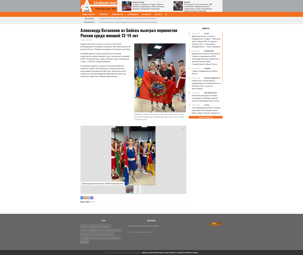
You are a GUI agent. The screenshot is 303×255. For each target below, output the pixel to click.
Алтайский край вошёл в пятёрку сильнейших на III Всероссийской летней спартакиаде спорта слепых (206, 98)
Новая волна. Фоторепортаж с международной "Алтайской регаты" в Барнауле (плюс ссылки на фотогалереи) (206, 84)
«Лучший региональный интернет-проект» (128, 19)
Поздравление (94, 226)
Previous (121, 6)
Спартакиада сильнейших (110, 238)
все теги (84, 242)
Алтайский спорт (105, 2)
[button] (184, 128)
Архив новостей (206, 117)
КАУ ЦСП (158, 14)
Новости (205, 28)
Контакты (146, 14)
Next (221, 6)
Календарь (133, 14)
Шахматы (100, 234)
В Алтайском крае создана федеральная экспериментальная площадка (128, 22)
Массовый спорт (87, 234)
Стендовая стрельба (89, 238)
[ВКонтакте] (81, 197)
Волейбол (110, 234)
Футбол (84, 226)
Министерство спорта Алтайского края (144, 226)
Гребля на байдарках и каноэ (92, 230)
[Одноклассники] (85, 197)
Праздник (106, 226)
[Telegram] (88, 197)
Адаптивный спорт (113, 230)
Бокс (93, 202)
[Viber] (91, 197)
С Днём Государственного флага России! (204, 72)
